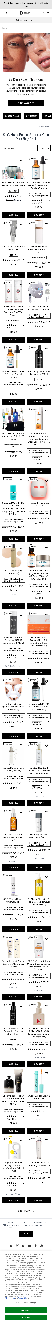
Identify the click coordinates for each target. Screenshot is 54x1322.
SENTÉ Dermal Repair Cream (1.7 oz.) (13, 900)
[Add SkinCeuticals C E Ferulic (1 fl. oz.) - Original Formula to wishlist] (21, 349)
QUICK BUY (13, 215)
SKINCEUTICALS (12, 116)
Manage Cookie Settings (26, 1303)
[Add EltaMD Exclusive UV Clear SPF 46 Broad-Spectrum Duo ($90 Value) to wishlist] (21, 284)
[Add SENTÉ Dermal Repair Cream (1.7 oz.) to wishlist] (21, 877)
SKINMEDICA (31, 116)
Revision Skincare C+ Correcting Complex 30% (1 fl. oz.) (13, 1031)
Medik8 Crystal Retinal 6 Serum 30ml (13, 248)
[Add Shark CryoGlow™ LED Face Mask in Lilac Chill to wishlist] (47, 284)
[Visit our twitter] (17, 1246)
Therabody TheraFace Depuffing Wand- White (39, 1164)
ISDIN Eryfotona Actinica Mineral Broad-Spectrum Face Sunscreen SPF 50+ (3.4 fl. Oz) (38, 965)
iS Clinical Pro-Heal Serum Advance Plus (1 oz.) (13, 837)
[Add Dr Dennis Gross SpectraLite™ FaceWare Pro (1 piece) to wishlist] (21, 681)
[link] (44, 13)
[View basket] (48, 13)
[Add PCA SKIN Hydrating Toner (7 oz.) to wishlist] (21, 548)
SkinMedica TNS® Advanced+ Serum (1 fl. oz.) (38, 249)
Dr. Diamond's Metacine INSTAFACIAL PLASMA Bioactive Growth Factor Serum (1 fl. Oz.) (38, 1032)
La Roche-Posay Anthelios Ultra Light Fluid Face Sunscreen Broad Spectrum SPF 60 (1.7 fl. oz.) (39, 439)
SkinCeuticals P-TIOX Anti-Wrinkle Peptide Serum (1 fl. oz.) (39, 707)
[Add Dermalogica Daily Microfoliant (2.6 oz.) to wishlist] (47, 812)
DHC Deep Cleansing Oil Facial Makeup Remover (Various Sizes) (39, 902)
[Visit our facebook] (11, 1246)
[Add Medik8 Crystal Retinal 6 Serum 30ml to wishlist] (21, 224)
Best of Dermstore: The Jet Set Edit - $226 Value (13, 184)
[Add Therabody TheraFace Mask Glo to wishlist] (47, 480)
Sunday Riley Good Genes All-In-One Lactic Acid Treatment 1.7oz (39, 771)
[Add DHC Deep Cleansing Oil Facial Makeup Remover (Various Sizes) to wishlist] (47, 877)
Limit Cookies (26, 1310)
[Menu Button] (3, 13)
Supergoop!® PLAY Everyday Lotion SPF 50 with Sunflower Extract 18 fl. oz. (13, 1166)
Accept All (26, 1317)
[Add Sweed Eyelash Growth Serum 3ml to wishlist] (47, 1073)
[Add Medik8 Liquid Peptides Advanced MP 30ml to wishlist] (47, 349)
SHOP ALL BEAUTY (26, 103)
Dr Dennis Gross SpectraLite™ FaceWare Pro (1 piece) (13, 707)
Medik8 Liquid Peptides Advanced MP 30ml (39, 373)
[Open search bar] (8, 13)
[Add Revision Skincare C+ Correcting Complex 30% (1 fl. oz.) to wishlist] (21, 1006)
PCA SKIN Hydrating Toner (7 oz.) (13, 572)
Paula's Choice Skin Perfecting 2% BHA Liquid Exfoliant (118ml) (13, 640)
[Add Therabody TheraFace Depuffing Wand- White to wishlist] (47, 1140)
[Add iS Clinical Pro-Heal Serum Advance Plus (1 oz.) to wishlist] (21, 812)
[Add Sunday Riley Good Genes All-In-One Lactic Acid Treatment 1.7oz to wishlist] (47, 745)
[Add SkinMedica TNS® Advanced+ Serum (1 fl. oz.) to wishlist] (47, 224)
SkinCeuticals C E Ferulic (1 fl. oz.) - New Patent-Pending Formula (38, 185)
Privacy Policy (10, 1298)
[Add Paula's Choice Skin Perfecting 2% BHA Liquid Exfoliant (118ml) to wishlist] (21, 615)
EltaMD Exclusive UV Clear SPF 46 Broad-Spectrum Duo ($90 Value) (13, 310)
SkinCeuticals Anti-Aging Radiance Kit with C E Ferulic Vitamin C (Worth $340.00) (39, 574)
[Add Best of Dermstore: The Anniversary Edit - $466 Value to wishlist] (21, 411)
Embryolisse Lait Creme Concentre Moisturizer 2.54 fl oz (13, 964)
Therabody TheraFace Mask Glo (38, 504)
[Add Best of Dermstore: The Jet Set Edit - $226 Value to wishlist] (21, 160)
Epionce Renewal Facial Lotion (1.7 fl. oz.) (13, 769)
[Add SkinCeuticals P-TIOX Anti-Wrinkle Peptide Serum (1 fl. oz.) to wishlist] (47, 681)
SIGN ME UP (26, 1233)
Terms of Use (23, 1298)
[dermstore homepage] (26, 13)
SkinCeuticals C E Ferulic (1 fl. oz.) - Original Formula (13, 374)
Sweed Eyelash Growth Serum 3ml (39, 1097)
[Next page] (34, 1211)
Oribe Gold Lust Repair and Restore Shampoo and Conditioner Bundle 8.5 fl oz (13, 1099)
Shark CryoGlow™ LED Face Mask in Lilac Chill (38, 308)
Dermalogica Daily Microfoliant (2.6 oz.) (39, 836)
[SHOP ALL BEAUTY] (26, 52)
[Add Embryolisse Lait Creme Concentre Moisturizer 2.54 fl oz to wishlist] (21, 939)
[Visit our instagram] (23, 1246)
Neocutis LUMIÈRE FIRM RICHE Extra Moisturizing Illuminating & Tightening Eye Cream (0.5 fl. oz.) (13, 508)
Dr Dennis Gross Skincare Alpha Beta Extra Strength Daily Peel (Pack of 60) (38, 641)
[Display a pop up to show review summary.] (49, 201)
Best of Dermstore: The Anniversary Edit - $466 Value (13, 436)
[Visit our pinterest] (41, 1246)
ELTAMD (48, 116)
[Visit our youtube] (29, 1246)
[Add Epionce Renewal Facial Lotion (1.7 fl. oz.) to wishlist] (21, 745)
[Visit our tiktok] (35, 1246)
